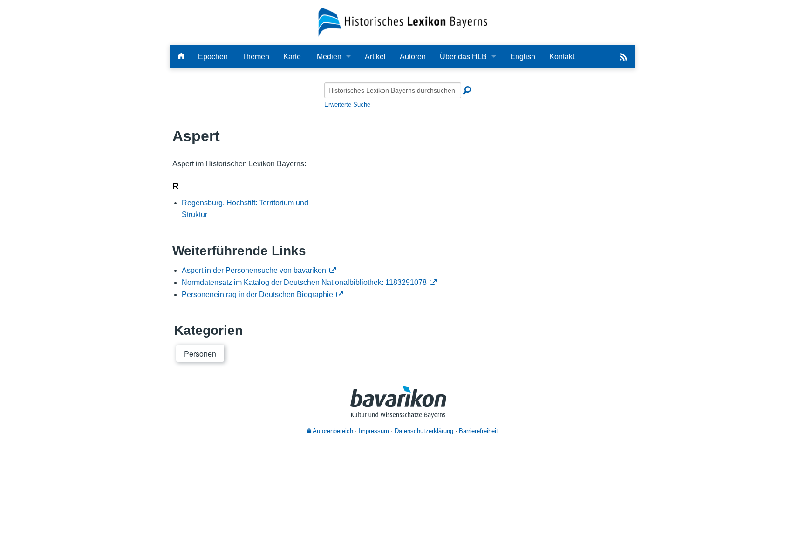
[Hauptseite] (181, 56)
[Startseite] (403, 22)
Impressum (374, 430)
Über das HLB (463, 57)
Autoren (413, 57)
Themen (255, 57)
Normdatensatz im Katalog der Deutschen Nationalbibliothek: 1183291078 (304, 282)
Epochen (213, 57)
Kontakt (561, 57)
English (522, 57)
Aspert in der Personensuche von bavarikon (254, 270)
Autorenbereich (332, 430)
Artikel (375, 57)
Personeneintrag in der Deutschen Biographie (257, 294)
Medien (329, 57)
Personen (200, 353)
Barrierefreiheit (478, 430)
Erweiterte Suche (347, 104)
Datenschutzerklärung (424, 430)
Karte (292, 57)
